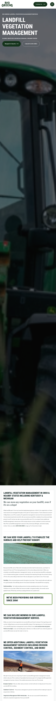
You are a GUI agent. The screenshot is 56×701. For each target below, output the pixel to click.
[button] (52, 4)
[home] (7, 4)
